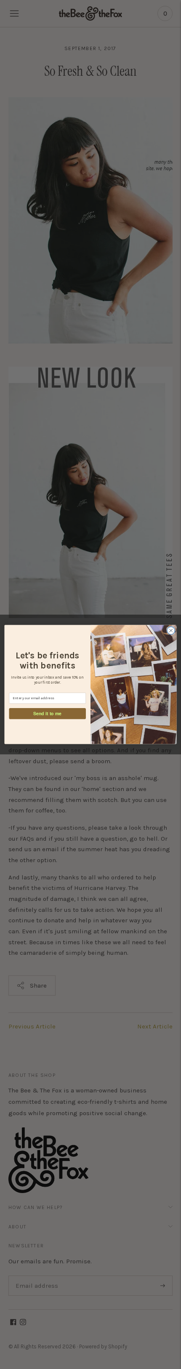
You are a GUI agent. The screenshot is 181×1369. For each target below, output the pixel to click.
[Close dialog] (171, 630)
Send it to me (47, 713)
